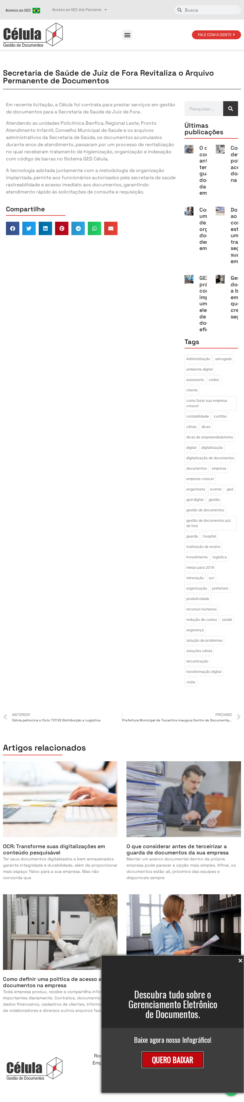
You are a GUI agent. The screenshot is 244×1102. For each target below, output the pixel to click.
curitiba (220, 416)
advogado (223, 359)
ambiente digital (199, 369)
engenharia (195, 489)
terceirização (197, 661)
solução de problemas (204, 640)
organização (196, 588)
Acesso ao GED (18, 10)
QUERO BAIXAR (172, 1059)
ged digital (195, 499)
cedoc (214, 379)
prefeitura (220, 588)
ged (230, 489)
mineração (195, 578)
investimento (197, 557)
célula (191, 426)
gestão (214, 499)
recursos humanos (201, 609)
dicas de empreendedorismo (209, 437)
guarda (192, 536)
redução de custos (201, 619)
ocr (211, 578)
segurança (195, 630)
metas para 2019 (200, 567)
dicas (205, 426)
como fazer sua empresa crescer (206, 403)
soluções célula (199, 650)
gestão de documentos (205, 510)
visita (190, 682)
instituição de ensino (203, 546)
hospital (209, 536)
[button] (127, 35)
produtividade (197, 598)
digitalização (212, 447)
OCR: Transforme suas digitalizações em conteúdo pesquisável (54, 849)
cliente (192, 390)
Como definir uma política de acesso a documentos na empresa (52, 982)
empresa (219, 468)
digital (191, 447)
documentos (196, 468)
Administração (198, 359)
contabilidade (197, 416)
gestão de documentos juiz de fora (208, 523)
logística (220, 557)
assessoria (195, 379)
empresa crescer (200, 478)
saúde (227, 619)
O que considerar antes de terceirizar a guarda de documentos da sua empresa (177, 849)
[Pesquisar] (230, 108)
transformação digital (203, 671)
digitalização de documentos (210, 458)
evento (216, 489)
